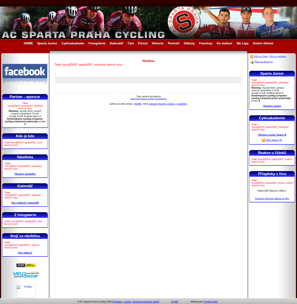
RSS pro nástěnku (277, 56)
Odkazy (189, 43)
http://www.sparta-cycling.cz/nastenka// (148, 99)
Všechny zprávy (272, 106)
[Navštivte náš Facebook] (25, 89)
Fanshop (205, 43)
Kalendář (116, 43)
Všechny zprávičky (25, 174)
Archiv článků (263, 43)
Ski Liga (243, 43)
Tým (130, 43)
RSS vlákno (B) (274, 140)
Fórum (143, 43)
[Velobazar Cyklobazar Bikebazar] (26, 277)
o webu (127, 301)
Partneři (173, 43)
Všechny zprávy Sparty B (272, 135)
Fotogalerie (96, 43)
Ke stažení (224, 43)
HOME (28, 43)
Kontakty (117, 301)
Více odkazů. (25, 252)
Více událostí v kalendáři (25, 203)
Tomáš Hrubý (211, 301)
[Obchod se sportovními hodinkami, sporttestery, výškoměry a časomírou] (26, 268)
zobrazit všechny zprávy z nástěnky (167, 103)
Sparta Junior (47, 43)
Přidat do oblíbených (263, 62)
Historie (158, 43)
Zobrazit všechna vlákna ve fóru (272, 198)
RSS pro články (261, 56)
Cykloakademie (73, 43)
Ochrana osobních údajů (145, 301)
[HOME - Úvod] (148, 38)
